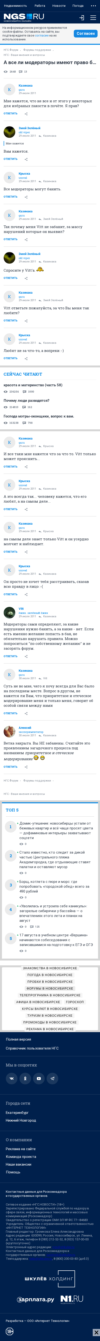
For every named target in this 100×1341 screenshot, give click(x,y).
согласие (42, 35)
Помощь (13, 1172)
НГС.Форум (11, 50)
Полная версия (18, 1039)
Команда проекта (21, 1157)
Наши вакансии (18, 1164)
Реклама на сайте (21, 1149)
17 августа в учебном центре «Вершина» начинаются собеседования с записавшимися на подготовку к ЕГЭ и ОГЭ (56, 940)
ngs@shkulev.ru (63, 1247)
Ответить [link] (10, 113)
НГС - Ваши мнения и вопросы (24, 55)
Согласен (86, 33)
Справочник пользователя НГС (32, 1048)
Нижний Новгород (21, 1120)
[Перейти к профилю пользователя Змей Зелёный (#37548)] (9, 132)
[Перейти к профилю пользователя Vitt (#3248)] (9, 612)
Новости (59, 5)
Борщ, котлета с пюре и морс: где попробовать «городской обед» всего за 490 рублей (54, 886)
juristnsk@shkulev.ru (61, 1255)
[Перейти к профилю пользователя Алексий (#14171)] (9, 732)
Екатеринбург (17, 1112)
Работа (40, 5)
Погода (78, 5)
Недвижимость (15, 5)
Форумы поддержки (37, 50)
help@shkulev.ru (40, 1258)
